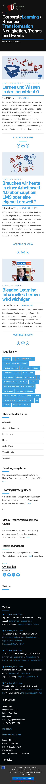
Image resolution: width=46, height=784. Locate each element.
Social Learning (10, 396)
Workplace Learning (21, 405)
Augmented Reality (11, 363)
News (4, 440)
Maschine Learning (11, 386)
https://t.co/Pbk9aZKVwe (28, 624)
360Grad (7, 359)
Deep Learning (28, 372)
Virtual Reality (10, 400)
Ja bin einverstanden (23, 778)
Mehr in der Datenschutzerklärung (23, 781)
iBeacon (19, 377)
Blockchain (25, 368)
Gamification (8, 377)
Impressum (7, 729)
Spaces (22, 396)
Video (37, 396)
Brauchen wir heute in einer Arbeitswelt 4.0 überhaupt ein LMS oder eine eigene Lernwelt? (21, 192)
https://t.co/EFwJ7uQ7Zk (12, 660)
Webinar (7, 405)
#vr (27, 621)
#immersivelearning (17, 621)
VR (37, 400)
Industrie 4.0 (32, 83)
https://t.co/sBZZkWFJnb (31, 693)
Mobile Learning (27, 386)
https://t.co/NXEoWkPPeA (13, 644)
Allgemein (6, 422)
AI (13, 359)
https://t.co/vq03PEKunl (12, 641)
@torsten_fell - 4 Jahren (14, 614)
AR (18, 359)
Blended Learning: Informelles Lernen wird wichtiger (21, 294)
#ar (30, 621)
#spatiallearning (32, 637)
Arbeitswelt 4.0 (27, 359)
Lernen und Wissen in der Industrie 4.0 (21, 89)
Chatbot (36, 368)
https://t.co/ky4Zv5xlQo (32, 660)
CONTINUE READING (23, 137)
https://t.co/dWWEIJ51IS (28, 677)
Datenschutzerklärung (11, 734)
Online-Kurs (8, 391)
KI (38, 377)
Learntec (23, 382)
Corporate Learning (12, 83)
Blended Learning (11, 368)
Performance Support (25, 391)
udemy (29, 396)
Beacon (24, 363)
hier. (4, 482)
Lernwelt (33, 382)
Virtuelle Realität (25, 400)
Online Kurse (7, 446)
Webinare (6, 458)
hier (30, 556)
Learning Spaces (10, 382)
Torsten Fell (23, 98)
